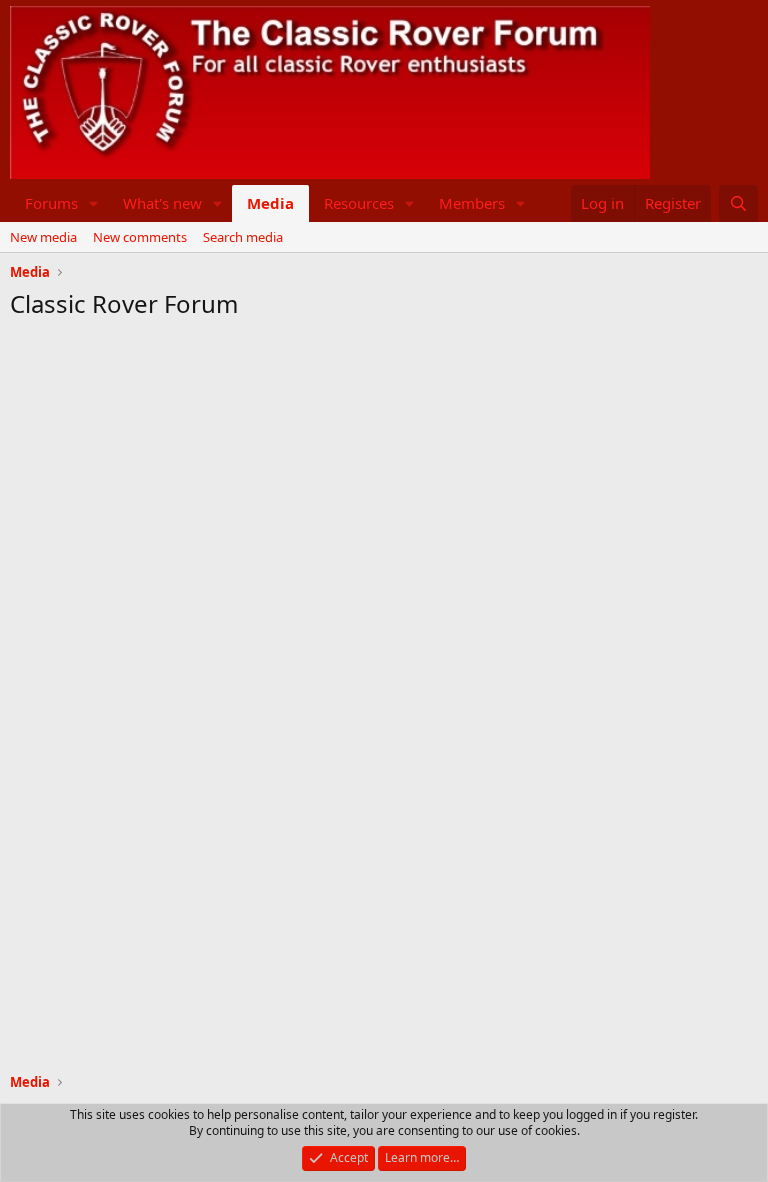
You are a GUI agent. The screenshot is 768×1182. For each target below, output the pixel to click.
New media (43, 237)
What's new (162, 203)
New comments (140, 237)
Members (472, 203)
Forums (51, 203)
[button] (94, 203)
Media (270, 203)
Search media (243, 237)
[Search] (738, 203)
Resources (359, 203)
